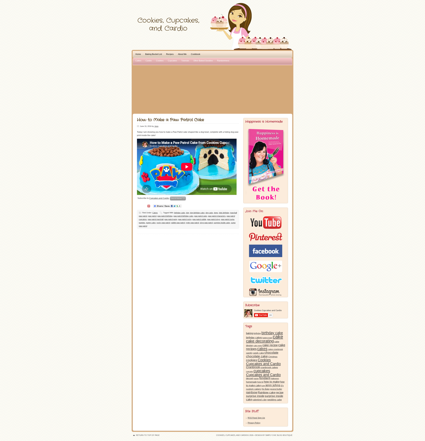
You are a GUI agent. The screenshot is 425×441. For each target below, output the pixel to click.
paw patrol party (170, 219)
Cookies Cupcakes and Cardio (263, 362)
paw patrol (152, 216)
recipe (279, 392)
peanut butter (276, 389)
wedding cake (274, 399)
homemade (251, 382)
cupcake (249, 371)
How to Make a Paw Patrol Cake (170, 120)
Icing (263, 386)
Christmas (272, 357)
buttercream (267, 338)
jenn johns (273, 385)
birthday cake (179, 213)
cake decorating (260, 341)
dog (187, 213)
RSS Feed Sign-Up (256, 418)
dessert (249, 378)
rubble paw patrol (178, 223)
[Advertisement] (212, 89)
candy (249, 353)
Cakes (138, 61)
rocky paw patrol (163, 223)
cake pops (258, 346)
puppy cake (151, 223)
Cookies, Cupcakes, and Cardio (212, 9)
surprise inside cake (222, 223)
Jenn (156, 126)
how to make (272, 381)
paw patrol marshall (155, 219)
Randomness (223, 61)
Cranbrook (253, 367)
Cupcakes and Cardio (159, 198)
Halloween (275, 378)
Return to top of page (148, 435)
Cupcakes (172, 61)
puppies (142, 223)
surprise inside (255, 396)
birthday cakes (254, 337)
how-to (260, 382)
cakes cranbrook (275, 349)
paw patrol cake (200, 216)
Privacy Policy (254, 423)
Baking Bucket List (153, 54)
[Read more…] (177, 198)
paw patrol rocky (184, 219)
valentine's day (260, 399)
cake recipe (270, 345)
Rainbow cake (266, 392)
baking (249, 333)
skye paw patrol (206, 223)
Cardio (149, 61)
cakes (262, 349)
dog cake (209, 213)
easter (256, 378)
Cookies (160, 61)
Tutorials (185, 61)
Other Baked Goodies (203, 61)
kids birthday (224, 213)
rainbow (251, 392)
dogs (216, 213)
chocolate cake (257, 356)
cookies (251, 360)
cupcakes (262, 371)
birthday (257, 333)
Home (138, 54)
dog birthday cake (197, 213)
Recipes (170, 54)
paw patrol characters (217, 216)
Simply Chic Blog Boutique (278, 435)
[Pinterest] (149, 205)
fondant (264, 378)
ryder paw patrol (192, 223)
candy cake (258, 353)
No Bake (266, 389)
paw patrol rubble (199, 219)
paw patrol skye (213, 219)
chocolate (271, 352)
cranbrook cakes (269, 367)
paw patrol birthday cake (183, 216)
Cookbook (195, 54)
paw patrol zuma (227, 219)
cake (278, 336)
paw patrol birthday (164, 216)
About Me (182, 54)
